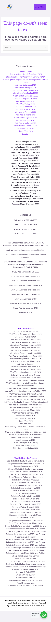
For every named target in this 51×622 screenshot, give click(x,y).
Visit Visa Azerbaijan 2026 (25, 88)
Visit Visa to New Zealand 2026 (25, 93)
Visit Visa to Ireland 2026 (26, 115)
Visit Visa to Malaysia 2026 (25, 123)
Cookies (35, 603)
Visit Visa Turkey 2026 (25, 104)
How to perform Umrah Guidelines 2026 (26, 74)
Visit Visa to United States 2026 (25, 90)
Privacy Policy (10, 603)
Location (25, 134)
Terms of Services (23, 603)
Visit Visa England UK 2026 (25, 99)
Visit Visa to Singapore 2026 (25, 118)
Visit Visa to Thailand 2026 (25, 107)
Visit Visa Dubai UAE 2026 (25, 85)
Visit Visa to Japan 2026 (25, 109)
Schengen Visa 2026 (25, 128)
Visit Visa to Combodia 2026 (25, 126)
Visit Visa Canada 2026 (25, 101)
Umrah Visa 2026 (25, 131)
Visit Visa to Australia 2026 (25, 112)
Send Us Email (25, 71)
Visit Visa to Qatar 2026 (25, 120)
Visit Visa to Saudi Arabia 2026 (25, 96)
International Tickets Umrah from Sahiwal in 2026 (25, 77)
